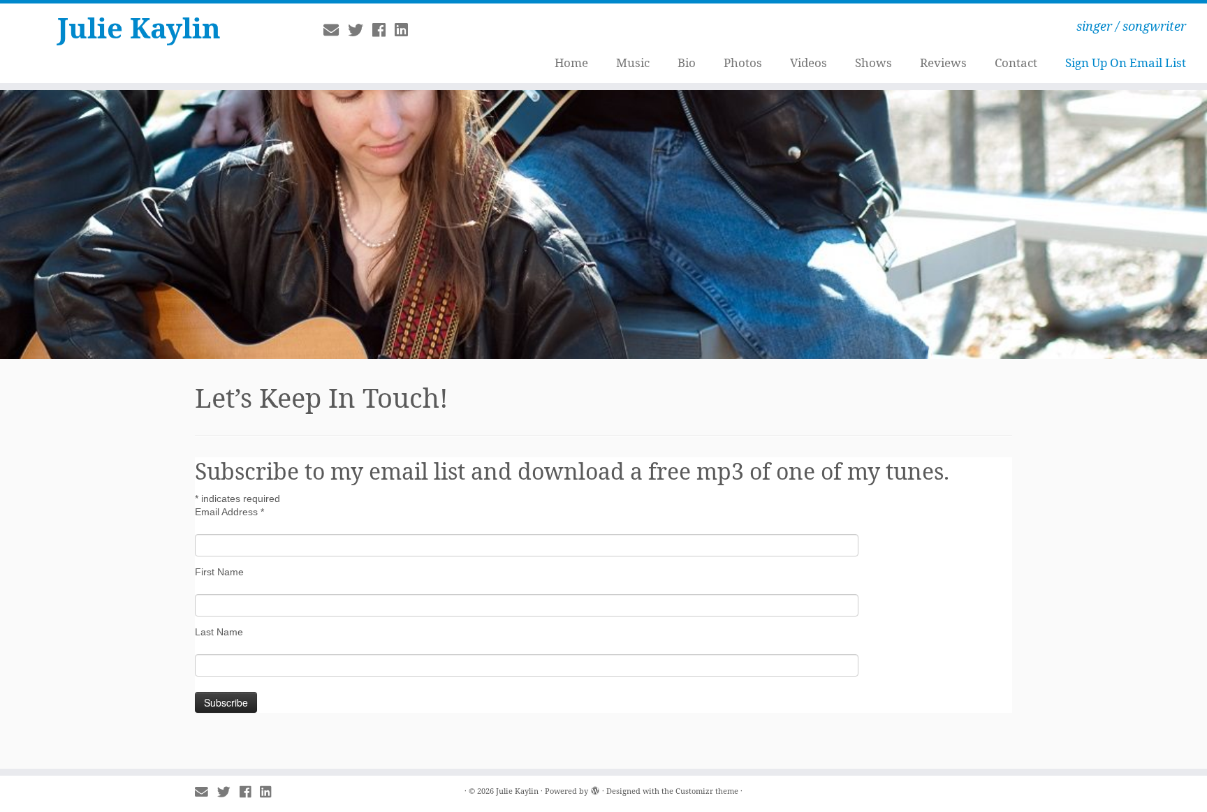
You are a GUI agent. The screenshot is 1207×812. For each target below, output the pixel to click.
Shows (873, 62)
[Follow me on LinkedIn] (406, 29)
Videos (808, 62)
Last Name (219, 631)
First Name (219, 571)
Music (633, 62)
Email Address (229, 511)
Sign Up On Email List (1125, 62)
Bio (687, 62)
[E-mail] (335, 29)
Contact (1016, 62)
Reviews (943, 62)
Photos (743, 62)
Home (571, 62)
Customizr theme (706, 790)
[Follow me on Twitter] (360, 29)
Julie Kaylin (139, 28)
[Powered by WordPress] (595, 788)
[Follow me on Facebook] (383, 29)
